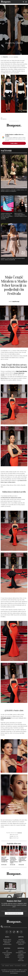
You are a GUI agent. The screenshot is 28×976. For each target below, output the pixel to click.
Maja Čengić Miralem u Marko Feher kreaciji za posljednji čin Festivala (14, 285)
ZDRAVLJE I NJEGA (20, 943)
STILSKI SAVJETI (7, 944)
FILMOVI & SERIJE (7, 952)
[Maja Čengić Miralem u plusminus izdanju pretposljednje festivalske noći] (5, 851)
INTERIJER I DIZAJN (21, 952)
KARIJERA (20, 951)
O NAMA (3, 965)
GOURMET (21, 954)
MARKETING (12, 965)
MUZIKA (7, 957)
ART (7, 951)
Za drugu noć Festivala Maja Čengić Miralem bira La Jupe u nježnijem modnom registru (14, 859)
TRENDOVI (21, 944)
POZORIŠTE (7, 954)
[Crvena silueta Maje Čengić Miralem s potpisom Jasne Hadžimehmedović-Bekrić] (23, 851)
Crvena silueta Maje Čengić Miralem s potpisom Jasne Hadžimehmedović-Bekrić (23, 859)
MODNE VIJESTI (7, 939)
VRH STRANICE (24, 965)
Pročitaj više (3, 864)
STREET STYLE (7, 941)
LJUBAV (21, 959)
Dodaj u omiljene (14, 143)
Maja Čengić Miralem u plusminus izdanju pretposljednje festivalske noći (4, 859)
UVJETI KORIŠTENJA (18, 965)
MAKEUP (21, 939)
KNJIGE (7, 955)
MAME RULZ (21, 955)
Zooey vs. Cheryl (14, 42)
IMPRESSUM (7, 965)
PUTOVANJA (21, 957)
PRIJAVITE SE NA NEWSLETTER (14, 913)
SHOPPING (7, 943)
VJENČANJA (21, 960)
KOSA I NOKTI (20, 941)
